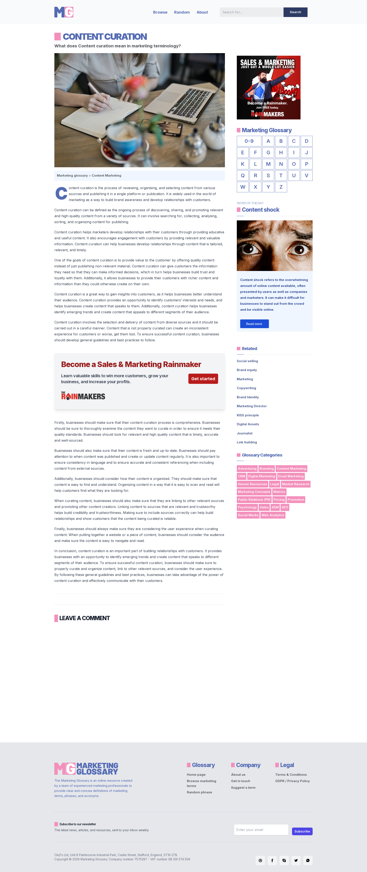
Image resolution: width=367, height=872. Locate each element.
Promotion (296, 500)
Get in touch (240, 781)
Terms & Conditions (291, 775)
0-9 (249, 141)
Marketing (245, 379)
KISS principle (248, 415)
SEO (285, 507)
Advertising (247, 468)
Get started (203, 378)
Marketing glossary (72, 175)
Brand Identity (248, 397)
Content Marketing (106, 175)
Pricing (279, 500)
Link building (247, 442)
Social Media (248, 515)
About (202, 12)
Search (295, 12)
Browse (160, 12)
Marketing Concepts (254, 492)
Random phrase (199, 792)
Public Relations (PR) (254, 500)
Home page (196, 775)
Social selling (247, 361)
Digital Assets (248, 424)
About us (238, 775)
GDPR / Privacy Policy (292, 781)
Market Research (295, 484)
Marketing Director (252, 406)
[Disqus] (139, 681)
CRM (241, 476)
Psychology (247, 507)
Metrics (279, 492)
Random (182, 12)
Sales (264, 507)
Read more (254, 324)
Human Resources (252, 484)
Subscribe (302, 831)
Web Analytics (272, 515)
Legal (274, 484)
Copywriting (246, 388)
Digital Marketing (261, 476)
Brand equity (247, 370)
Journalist (245, 433)
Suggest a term (243, 788)
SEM (275, 507)
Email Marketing (291, 476)
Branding (267, 468)
